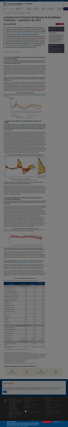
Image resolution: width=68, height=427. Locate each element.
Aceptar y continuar (47, 421)
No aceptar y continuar (56, 421)
